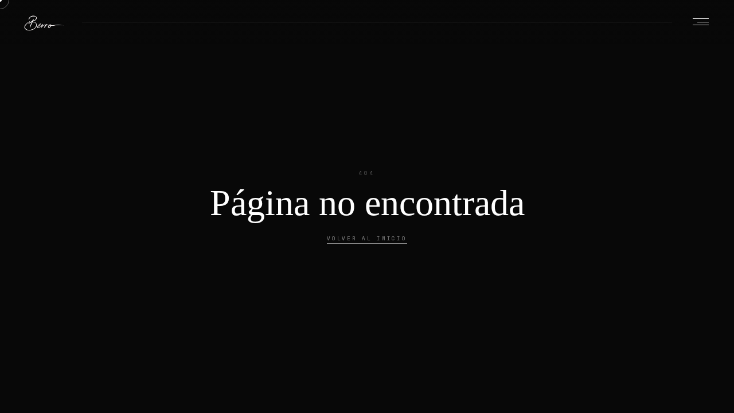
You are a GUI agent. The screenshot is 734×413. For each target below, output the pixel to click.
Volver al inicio (367, 238)
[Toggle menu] (700, 22)
